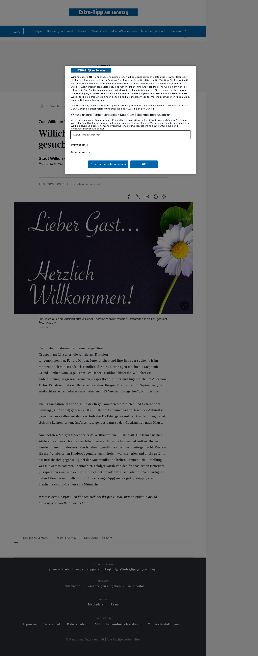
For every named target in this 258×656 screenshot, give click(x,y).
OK (144, 164)
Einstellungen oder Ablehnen (108, 164)
